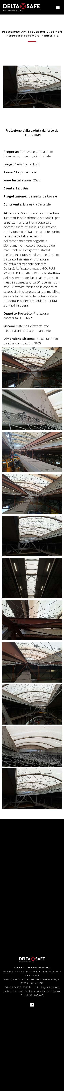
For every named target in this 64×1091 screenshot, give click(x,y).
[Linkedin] (32, 1005)
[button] (58, 7)
